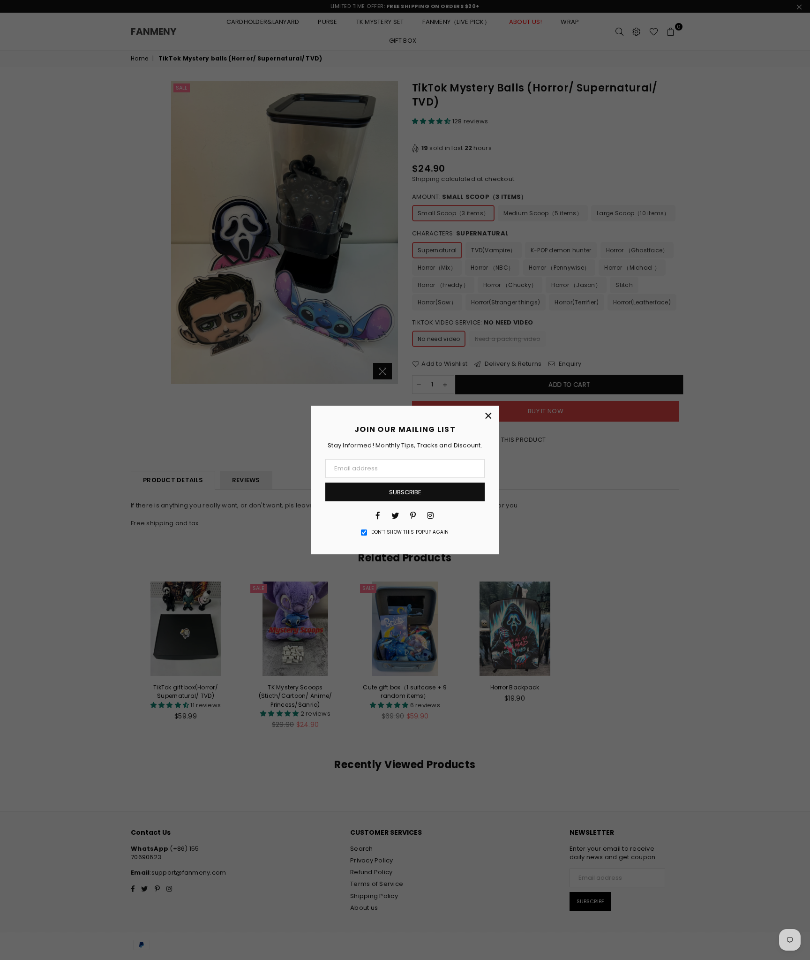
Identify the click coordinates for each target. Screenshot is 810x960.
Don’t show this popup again (410, 532)
